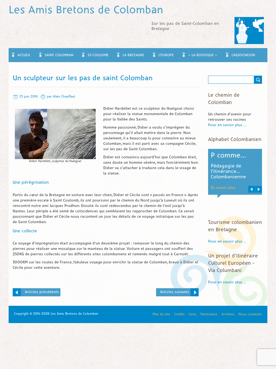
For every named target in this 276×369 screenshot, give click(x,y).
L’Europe (166, 55)
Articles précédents (42, 292)
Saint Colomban (59, 55)
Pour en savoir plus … (227, 125)
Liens (192, 314)
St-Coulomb (98, 55)
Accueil (24, 55)
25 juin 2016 (28, 96)
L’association (243, 55)
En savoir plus (229, 177)
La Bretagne (133, 55)
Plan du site (161, 314)
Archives (228, 314)
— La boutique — (202, 55)
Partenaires (209, 314)
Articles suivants (174, 292)
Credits (179, 314)
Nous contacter (250, 314)
